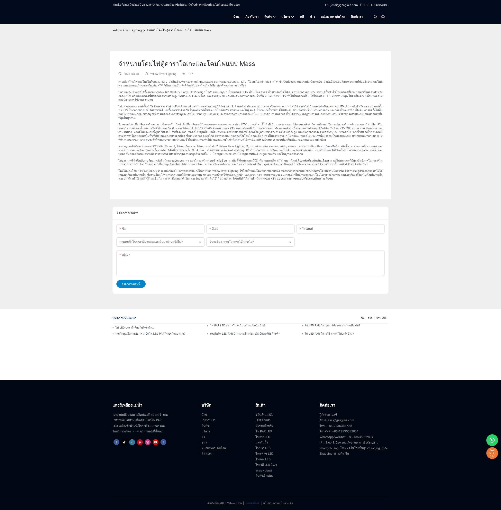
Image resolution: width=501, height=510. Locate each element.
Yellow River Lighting (127, 30)
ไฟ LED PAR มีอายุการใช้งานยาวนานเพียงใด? (332, 325)
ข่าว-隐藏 (381, 317)
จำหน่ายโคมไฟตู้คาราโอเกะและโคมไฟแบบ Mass (179, 30)
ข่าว (370, 317)
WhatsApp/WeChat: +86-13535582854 (346, 437)
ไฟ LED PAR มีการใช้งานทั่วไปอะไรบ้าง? (329, 333)
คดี (362, 317)
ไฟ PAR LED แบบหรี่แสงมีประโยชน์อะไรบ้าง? (237, 325)
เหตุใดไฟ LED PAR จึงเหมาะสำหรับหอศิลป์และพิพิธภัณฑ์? (245, 333)
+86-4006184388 (376, 5)
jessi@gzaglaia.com (344, 5)
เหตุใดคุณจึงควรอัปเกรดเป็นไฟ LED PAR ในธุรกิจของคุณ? (150, 333)
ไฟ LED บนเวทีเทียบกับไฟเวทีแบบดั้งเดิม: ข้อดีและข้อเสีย (135, 327)
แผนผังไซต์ (252, 503)
